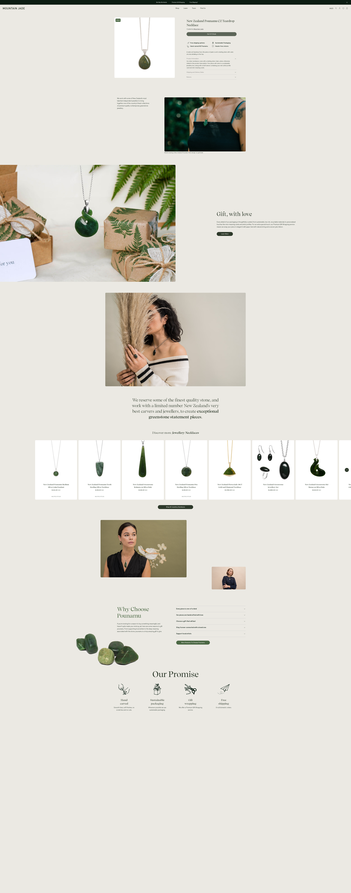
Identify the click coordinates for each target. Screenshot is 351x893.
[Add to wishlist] (75, 442)
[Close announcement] (347, 2)
